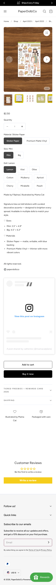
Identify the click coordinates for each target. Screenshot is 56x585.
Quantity (8, 120)
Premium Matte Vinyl (37, 141)
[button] (5, 11)
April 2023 (27, 21)
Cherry (10, 186)
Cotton (10, 177)
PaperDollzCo (17, 579)
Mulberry (25, 177)
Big (19, 155)
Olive (34, 169)
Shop (16, 21)
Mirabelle (25, 186)
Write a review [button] (28, 480)
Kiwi (23, 169)
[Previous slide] (9, 59)
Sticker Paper (13, 141)
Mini (9, 155)
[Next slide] (46, 59)
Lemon (10, 169)
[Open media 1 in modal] (46, 32)
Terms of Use (34, 550)
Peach (40, 186)
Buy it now (28, 374)
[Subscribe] (48, 542)
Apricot (40, 177)
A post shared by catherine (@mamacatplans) (29, 349)
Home (6, 21)
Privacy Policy (46, 550)
